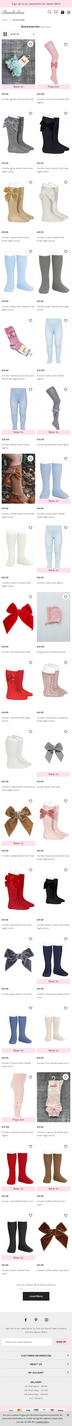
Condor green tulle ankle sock (18, 99)
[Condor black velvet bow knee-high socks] (53, 890)
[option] (36, 3)
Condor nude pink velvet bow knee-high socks (52, 1134)
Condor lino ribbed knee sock (52, 1063)
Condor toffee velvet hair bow (52, 1270)
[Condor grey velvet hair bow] (18, 959)
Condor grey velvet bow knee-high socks (17, 170)
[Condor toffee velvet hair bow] (53, 1235)
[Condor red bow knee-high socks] (18, 683)
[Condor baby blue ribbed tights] (53, 341)
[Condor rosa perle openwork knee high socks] (53, 683)
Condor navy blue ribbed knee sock (53, 996)
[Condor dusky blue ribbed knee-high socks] (53, 479)
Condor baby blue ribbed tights (50, 377)
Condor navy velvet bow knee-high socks (53, 170)
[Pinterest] (36, 1319)
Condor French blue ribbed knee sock (16, 1065)
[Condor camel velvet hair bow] (18, 821)
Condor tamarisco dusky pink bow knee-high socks (18, 377)
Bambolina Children (13, 12)
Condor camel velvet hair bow (18, 855)
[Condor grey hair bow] (53, 752)
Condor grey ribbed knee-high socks (53, 308)
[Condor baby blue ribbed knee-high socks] (18, 271)
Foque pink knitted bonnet (51, 652)
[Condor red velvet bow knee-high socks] (18, 890)
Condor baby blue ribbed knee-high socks (18, 308)
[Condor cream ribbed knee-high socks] (18, 548)
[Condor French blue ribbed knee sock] (18, 1028)
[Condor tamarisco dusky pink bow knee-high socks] (18, 341)
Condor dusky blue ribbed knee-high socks (51, 515)
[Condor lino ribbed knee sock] (53, 1028)
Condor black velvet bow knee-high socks (53, 927)
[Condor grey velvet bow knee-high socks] (18, 133)
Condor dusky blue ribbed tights (15, 446)
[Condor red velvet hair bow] (18, 617)
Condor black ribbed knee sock (16, 1272)
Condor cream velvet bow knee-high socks (50, 239)
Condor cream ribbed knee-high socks (16, 584)
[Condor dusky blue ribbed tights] (18, 410)
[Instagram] (46, 1319)
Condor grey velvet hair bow (17, 994)
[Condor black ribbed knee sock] (18, 1235)
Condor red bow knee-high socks (16, 719)
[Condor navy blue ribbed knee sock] (53, 959)
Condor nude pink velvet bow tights (17, 1134)
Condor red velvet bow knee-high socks (17, 927)
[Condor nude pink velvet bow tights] (18, 1097)
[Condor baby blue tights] (53, 548)
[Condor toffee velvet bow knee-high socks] (18, 479)
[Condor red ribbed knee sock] (18, 1166)
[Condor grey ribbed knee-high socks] (53, 271)
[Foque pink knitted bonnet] (53, 617)
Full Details (36, 1398)
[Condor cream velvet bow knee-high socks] (53, 202)
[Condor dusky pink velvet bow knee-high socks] (53, 821)
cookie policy (42, 1422)
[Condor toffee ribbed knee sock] (53, 1166)
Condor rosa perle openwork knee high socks (52, 719)
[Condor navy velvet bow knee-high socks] (53, 133)
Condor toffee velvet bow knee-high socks (18, 515)
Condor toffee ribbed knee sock (51, 1203)
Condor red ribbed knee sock (17, 1201)
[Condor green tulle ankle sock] (18, 64)
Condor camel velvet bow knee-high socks (15, 239)
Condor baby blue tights (50, 582)
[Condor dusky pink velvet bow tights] (53, 64)
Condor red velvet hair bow (16, 652)
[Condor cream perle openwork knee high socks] (18, 752)
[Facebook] (25, 1319)
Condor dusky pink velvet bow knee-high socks (53, 857)
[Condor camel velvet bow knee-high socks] (18, 202)
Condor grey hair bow (48, 786)
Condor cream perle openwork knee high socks (18, 788)
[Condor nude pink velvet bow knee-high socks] (53, 1097)
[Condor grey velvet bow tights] (53, 410)
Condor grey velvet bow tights (53, 444)
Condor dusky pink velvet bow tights (53, 101)
